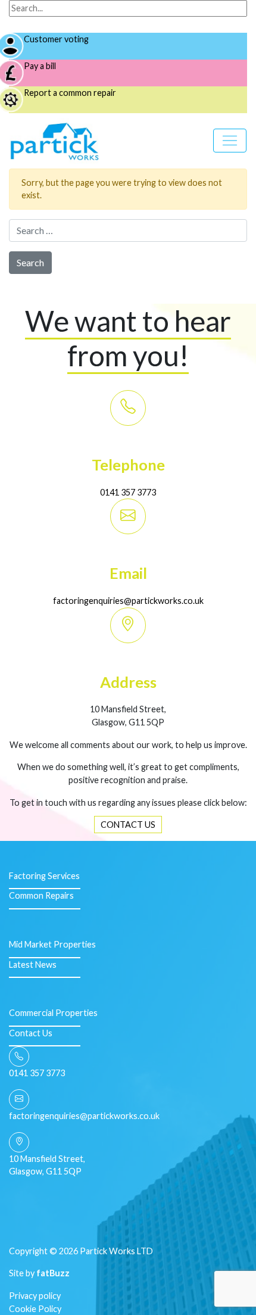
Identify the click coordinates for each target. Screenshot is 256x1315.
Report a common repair (70, 93)
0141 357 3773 (128, 492)
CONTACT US (128, 824)
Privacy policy (35, 1296)
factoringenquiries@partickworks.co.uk (128, 601)
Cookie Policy (35, 1309)
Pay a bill (40, 66)
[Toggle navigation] (229, 140)
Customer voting (56, 39)
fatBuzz (53, 1273)
